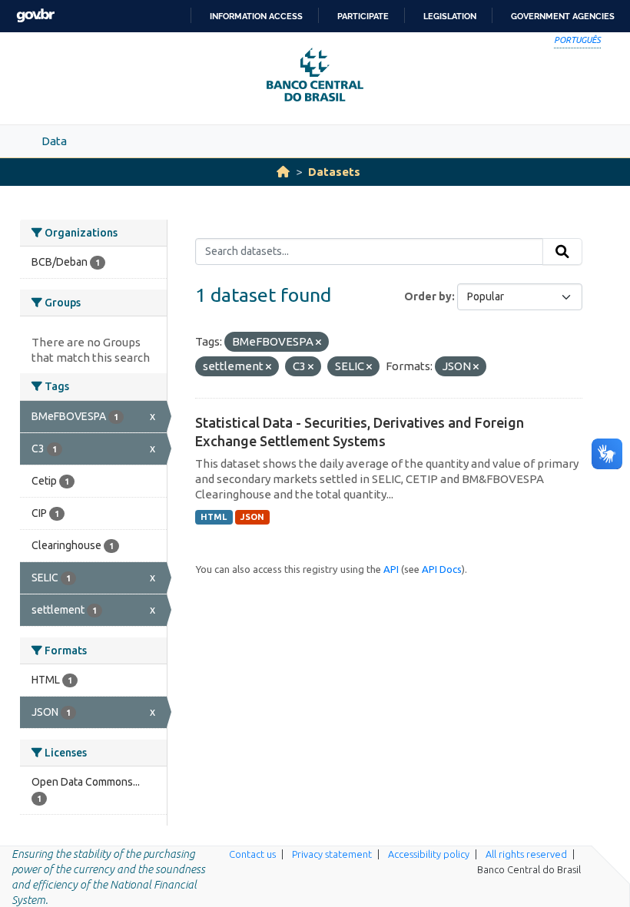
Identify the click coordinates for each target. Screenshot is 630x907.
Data (54, 140)
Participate (363, 16)
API (391, 569)
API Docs (442, 569)
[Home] (283, 171)
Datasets (334, 171)
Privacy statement (332, 854)
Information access (256, 16)
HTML (214, 516)
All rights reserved (526, 854)
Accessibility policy (428, 854)
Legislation (449, 16)
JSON (252, 516)
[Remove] (318, 342)
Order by (428, 296)
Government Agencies (563, 16)
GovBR (35, 15)
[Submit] (562, 252)
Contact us (252, 854)
